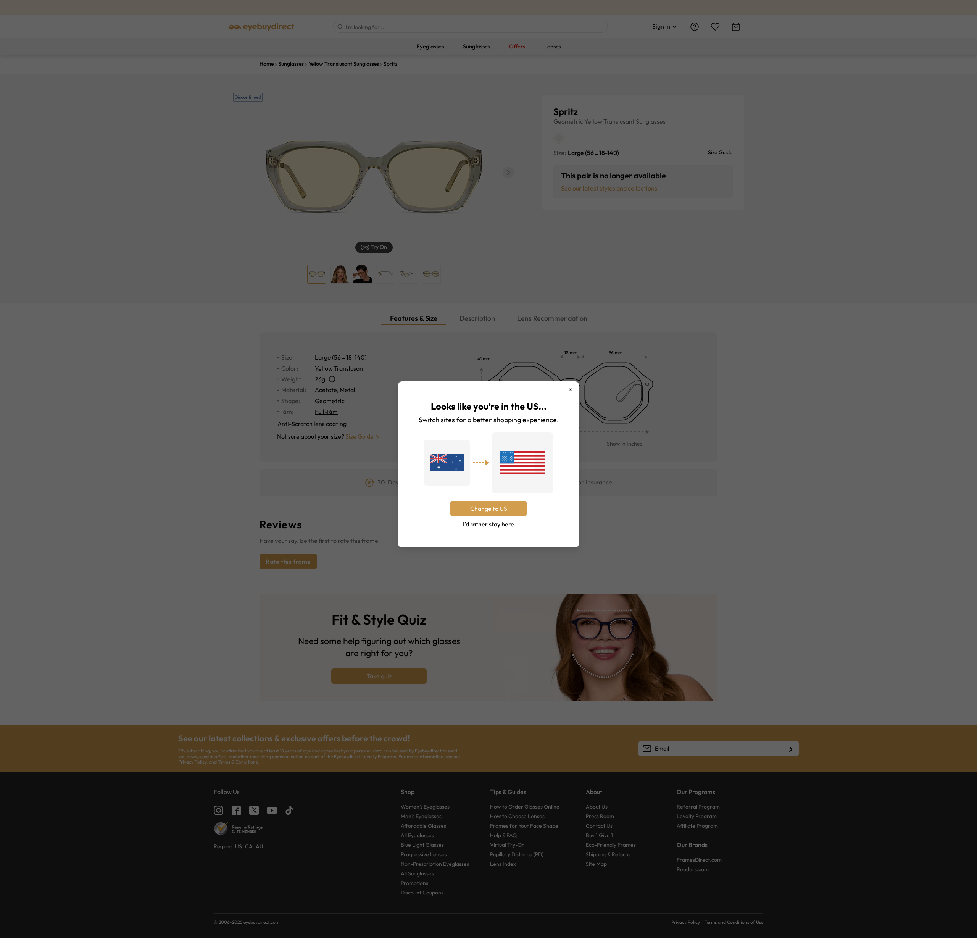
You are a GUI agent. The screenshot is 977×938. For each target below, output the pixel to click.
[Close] (570, 390)
